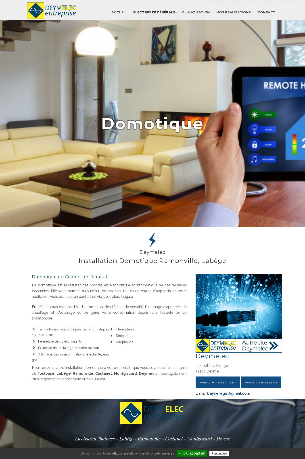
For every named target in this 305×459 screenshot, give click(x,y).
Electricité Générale (154, 12)
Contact (266, 12)
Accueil (118, 12)
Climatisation (196, 12)
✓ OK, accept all (192, 453)
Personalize (219, 453)
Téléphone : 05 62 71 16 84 (218, 382)
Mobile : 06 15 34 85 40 (261, 382)
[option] (152, 123)
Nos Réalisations (233, 12)
